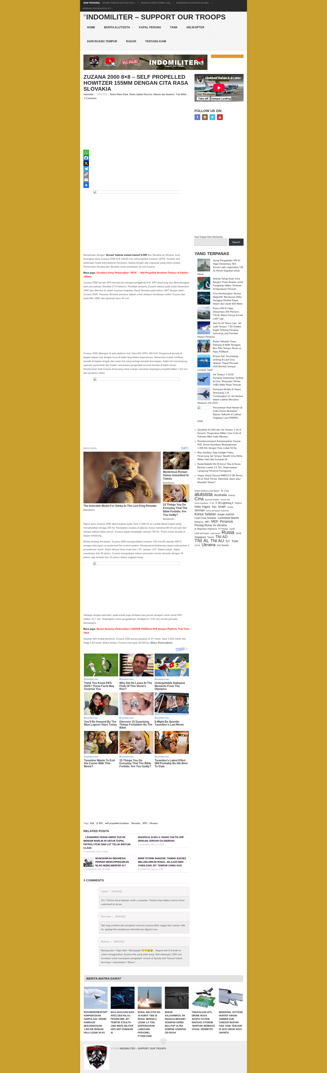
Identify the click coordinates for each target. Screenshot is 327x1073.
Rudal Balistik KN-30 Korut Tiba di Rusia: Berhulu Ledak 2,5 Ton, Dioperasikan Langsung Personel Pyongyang (219, 467)
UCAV (197, 545)
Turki (234, 541)
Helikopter (195, 27)
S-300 (99, 823)
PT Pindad (223, 529)
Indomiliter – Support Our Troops (143, 1048)
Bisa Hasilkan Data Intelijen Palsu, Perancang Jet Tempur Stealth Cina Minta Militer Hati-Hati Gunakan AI (219, 456)
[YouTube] (220, 117)
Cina (199, 498)
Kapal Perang (150, 27)
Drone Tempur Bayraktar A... (119, 3)
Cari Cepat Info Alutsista (208, 236)
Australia (220, 495)
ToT (227, 541)
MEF (214, 521)
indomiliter (88, 94)
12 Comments (89, 869)
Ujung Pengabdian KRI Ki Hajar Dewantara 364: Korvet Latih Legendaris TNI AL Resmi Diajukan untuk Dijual (220, 267)
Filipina (238, 503)
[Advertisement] (136, 126)
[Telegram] (136, 169)
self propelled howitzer (117, 823)
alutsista (203, 494)
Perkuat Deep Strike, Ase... (156, 3)
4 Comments (89, 851)
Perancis (226, 521)
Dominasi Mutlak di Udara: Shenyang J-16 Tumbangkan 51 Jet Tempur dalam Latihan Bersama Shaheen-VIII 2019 (220, 396)
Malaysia (198, 522)
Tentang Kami (155, 41)
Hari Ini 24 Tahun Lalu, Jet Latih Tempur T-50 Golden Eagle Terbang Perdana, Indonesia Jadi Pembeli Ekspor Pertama (219, 330)
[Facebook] (136, 158)
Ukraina (153, 823)
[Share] (136, 185)
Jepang (230, 507)
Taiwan (210, 537)
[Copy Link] (136, 174)
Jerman (199, 510)
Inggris (206, 506)
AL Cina (225, 491)
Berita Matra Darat (119, 94)
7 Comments (144, 844)
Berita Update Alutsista (141, 94)
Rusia (228, 532)
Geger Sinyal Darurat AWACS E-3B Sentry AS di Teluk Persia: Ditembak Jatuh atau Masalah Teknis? (220, 479)
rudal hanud (215, 533)
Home (91, 27)
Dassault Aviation (212, 500)
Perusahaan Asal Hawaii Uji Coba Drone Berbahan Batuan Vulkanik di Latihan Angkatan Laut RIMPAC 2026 (219, 414)
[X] (136, 163)
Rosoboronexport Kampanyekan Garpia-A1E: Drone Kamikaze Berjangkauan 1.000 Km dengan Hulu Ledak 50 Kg (219, 444)
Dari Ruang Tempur (102, 41)
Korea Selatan (205, 514)
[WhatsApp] (136, 152)
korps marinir (225, 514)
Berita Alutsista (117, 27)
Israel (221, 506)
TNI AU (217, 541)
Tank (174, 27)
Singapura (200, 537)
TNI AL (201, 540)
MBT (207, 522)
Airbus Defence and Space (206, 491)
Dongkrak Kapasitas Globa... (193, 3)
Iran (214, 506)
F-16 (212, 503)
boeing (231, 495)
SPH (144, 823)
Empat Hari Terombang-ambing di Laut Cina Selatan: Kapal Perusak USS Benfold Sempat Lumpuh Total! (218, 363)
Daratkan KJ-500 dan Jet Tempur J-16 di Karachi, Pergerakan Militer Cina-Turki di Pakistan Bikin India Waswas (219, 433)
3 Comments (90, 98)
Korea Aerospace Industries (217, 511)
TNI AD (221, 536)
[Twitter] (212, 117)
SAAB (238, 533)
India (197, 506)
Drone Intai (225, 500)
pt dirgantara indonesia (205, 529)
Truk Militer (181, 94)
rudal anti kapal (201, 533)
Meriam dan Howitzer (164, 94)
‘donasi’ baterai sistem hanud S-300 (126, 255)
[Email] (136, 179)
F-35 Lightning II (224, 503)
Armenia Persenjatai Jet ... (97, 8)
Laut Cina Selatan (205, 517)
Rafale (232, 529)
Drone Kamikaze (201, 503)
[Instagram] (205, 117)
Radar (131, 41)
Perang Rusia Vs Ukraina (210, 525)
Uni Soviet (222, 545)
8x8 (92, 823)
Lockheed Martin (228, 518)
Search (236, 242)
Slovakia (135, 823)
